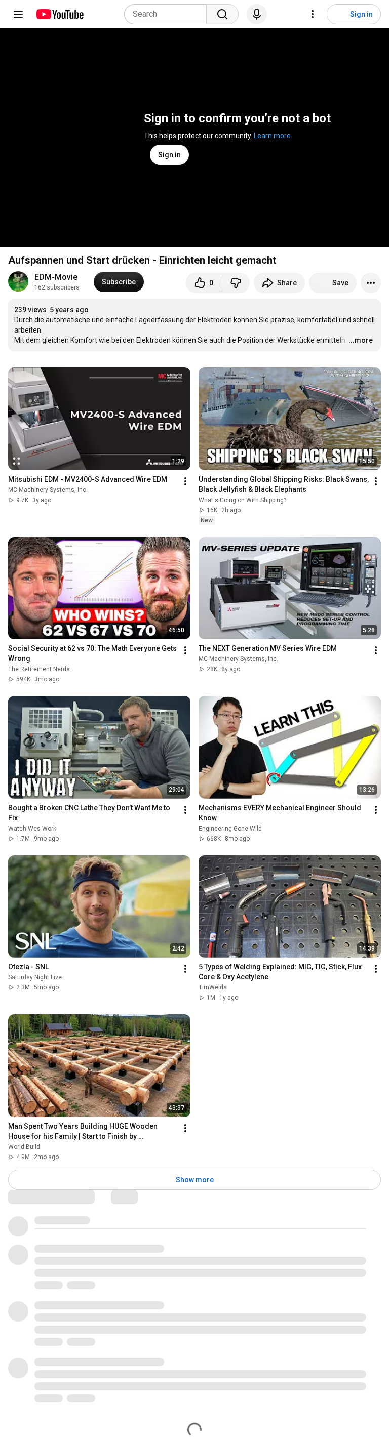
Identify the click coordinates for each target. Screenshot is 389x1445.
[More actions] (371, 283)
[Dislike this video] (235, 283)
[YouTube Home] (59, 14)
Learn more (272, 136)
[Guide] (18, 14)
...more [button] (360, 340)
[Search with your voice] (257, 14)
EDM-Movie (55, 277)
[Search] (222, 14)
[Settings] (312, 14)
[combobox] (168, 14)
